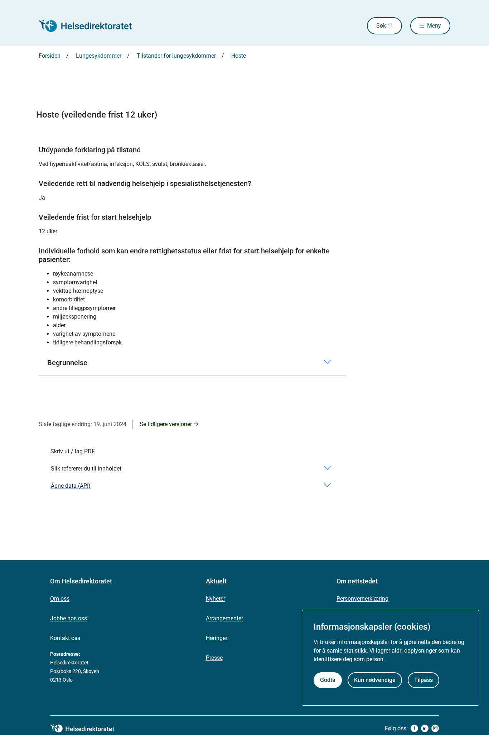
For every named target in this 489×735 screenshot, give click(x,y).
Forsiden (49, 55)
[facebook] (414, 728)
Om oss (59, 598)
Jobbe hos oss (68, 618)
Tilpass (423, 680)
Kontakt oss (65, 638)
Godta (327, 680)
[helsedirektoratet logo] (87, 728)
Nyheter (215, 598)
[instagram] (435, 728)
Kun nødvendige (375, 680)
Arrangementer (224, 618)
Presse (214, 657)
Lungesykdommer (98, 55)
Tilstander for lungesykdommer (176, 55)
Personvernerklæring (362, 598)
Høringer (216, 638)
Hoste (238, 55)
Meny (434, 25)
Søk (381, 25)
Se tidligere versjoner (166, 424)
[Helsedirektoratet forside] (90, 26)
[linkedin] (425, 728)
